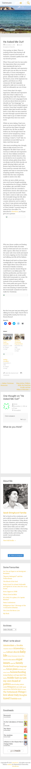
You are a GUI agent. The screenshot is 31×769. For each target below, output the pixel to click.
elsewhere (14, 211)
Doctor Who (21, 656)
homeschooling (18, 672)
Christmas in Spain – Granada (7, 342)
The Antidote (8, 735)
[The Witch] (25, 732)
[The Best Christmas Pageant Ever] (19, 336)
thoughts (23, 695)
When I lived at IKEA (10, 594)
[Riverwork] (25, 719)
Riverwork (7, 715)
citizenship (18, 648)
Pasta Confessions (9, 602)
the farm (18, 689)
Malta (5, 678)
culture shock (12, 652)
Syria (13, 689)
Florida (6, 666)
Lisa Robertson (8, 717)
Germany (20, 669)
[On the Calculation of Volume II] (25, 725)
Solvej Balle (7, 725)
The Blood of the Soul (10, 581)
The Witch (7, 729)
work (19, 699)
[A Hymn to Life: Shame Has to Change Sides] (25, 745)
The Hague (23, 689)
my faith (23, 678)
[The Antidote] (25, 739)
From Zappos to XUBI (10, 591)
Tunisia (13, 698)
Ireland (5, 675)
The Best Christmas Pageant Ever (19, 342)
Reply (24, 419)
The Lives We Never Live (11, 610)
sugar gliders (7, 689)
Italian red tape (14, 675)
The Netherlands (10, 692)
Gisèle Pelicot (7, 745)
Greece (8, 672)
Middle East (13, 677)
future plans (12, 669)
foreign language (20, 666)
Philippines (11, 687)
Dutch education (9, 660)
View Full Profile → (9, 540)
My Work (6, 613)
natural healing (15, 684)
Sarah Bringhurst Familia (14, 513)
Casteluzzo (7, 3)
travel (6, 698)
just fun (23, 675)
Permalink (17, 410)
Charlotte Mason (7, 648)
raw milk (19, 687)
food (16, 373)
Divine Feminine (12, 656)
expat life (12, 663)
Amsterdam (8, 645)
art (15, 645)
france (4, 669)
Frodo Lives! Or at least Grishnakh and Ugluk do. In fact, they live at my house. (15, 586)
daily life (8, 373)
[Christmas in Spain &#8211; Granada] (8, 336)
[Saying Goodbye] (8, 356)
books (20, 645)
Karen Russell (7, 736)
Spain (24, 687)
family (13, 373)
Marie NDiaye (7, 730)
